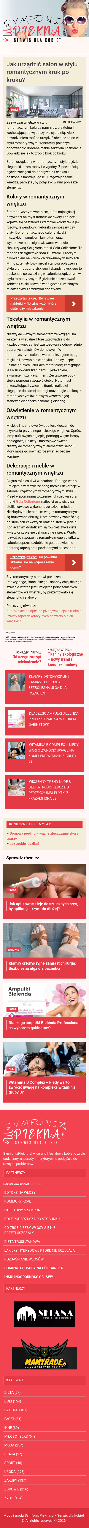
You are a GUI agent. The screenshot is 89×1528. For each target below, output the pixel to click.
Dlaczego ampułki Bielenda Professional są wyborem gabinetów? (53, 719)
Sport (9, 1463)
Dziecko (11, 1410)
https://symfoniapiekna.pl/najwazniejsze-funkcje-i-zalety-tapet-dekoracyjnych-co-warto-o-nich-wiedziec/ (44, 616)
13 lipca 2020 (72, 122)
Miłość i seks (16, 1436)
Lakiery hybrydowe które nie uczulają (39, 1250)
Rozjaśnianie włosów (24, 1259)
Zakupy (10, 1480)
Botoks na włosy (20, 1193)
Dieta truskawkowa (22, 1242)
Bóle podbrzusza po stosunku (32, 1219)
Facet (9, 1419)
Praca (9, 1454)
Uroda (12, 890)
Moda (9, 1445)
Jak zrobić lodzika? (25, 844)
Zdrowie (13, 949)
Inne (11, 1068)
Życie (9, 1498)
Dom (14, 109)
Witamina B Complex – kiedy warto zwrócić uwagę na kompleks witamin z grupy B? (42, 1087)
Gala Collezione (28, 501)
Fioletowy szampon (22, 1210)
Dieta (9, 1392)
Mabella (36, 1184)
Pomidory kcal (17, 1201)
